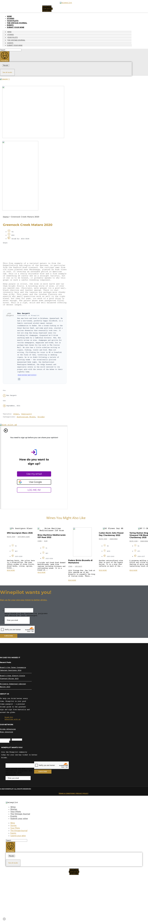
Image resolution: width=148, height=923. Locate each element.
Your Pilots (12, 21)
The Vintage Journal (17, 23)
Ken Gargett (23, 313)
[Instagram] (19, 379)
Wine (9, 16)
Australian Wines (26, 417)
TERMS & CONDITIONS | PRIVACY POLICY (73, 793)
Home (6, 217)
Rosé (45, 541)
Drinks (41, 417)
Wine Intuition (6, 732)
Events (10, 25)
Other (16, 414)
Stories (10, 18)
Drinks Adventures (8, 729)
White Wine (11, 537)
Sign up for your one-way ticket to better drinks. (23, 600)
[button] (34, 248)
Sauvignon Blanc (24, 537)
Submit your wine (15, 27)
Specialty (26, 414)
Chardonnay (113, 539)
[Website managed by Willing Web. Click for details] (4, 919)
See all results (7, 72)
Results (5, 65)
